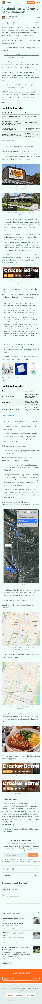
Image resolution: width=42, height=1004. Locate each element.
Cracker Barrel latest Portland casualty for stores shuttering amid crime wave (21, 56)
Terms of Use (30, 859)
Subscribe (31, 3)
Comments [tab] (6, 889)
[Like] (3, 23)
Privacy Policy (36, 861)
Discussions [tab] (16, 913)
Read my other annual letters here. (13, 923)
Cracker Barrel (20, 97)
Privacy (24, 988)
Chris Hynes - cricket (13, 16)
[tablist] (10, 889)
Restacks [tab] (14, 889)
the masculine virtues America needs (19, 816)
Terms (29, 988)
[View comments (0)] (8, 23)
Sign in (38, 3)
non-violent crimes (17, 426)
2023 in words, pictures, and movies (13, 934)
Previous (7, 875)
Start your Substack (16, 995)
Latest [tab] (9, 913)
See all (5, 963)
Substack (11, 1000)
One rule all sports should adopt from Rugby (15, 948)
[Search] (38, 913)
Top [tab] (4, 913)
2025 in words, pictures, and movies (13, 920)
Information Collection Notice (20, 861)
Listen (38, 17)
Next (35, 875)
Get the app (31, 995)
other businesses (31, 465)
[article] (21, 923)
